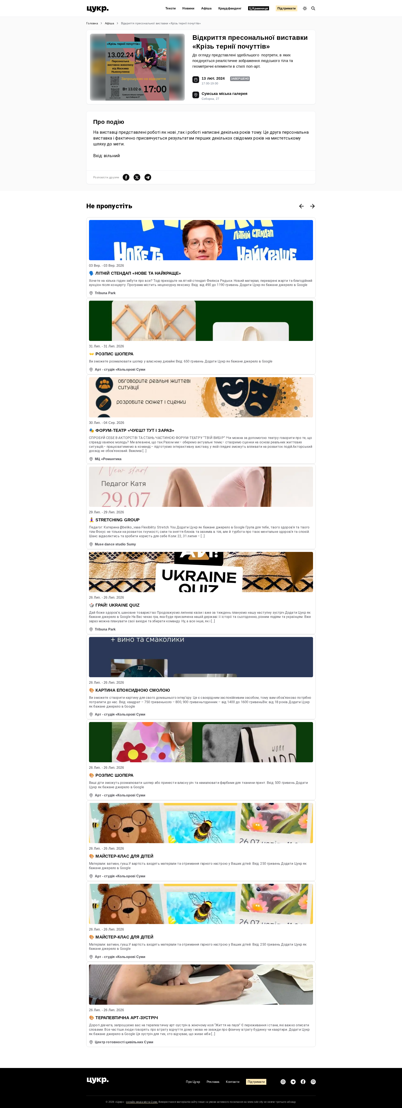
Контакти (232, 1081)
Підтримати (286, 8)
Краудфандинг (229, 8)
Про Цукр (193, 1081)
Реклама (213, 1081)
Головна (92, 23)
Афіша (206, 8)
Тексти (170, 8)
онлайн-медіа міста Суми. (142, 1101)
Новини (188, 8)
